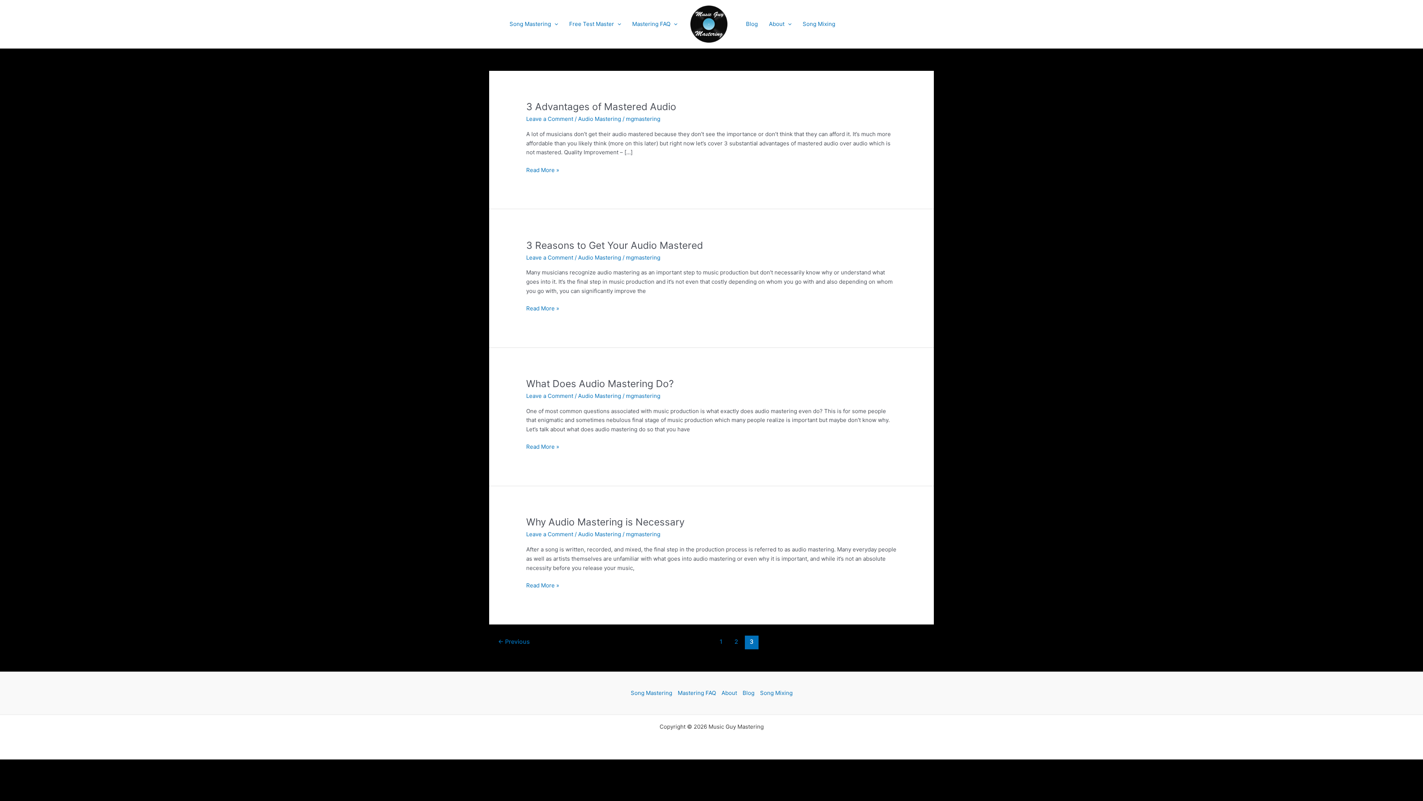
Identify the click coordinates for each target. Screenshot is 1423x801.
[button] (554, 24)
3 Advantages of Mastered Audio (601, 106)
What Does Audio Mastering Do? (600, 383)
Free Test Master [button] (591, 23)
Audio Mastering (599, 118)
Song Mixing (819, 23)
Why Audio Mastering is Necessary (605, 522)
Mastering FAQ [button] (651, 23)
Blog (752, 23)
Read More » (542, 170)
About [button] (777, 23)
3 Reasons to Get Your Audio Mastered (614, 245)
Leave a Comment (549, 118)
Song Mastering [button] (530, 23)
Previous (514, 641)
